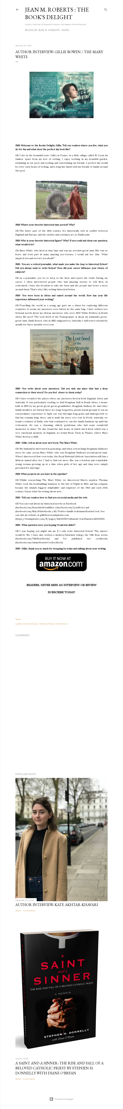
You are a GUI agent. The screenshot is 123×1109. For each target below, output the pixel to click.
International (61, 624)
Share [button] (18, 619)
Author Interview (30, 624)
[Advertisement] (61, 742)
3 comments (29, 1079)
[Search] (106, 9)
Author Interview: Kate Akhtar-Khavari (56, 904)
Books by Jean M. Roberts (42, 30)
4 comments (29, 910)
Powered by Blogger (64, 1099)
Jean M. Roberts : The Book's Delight (57, 13)
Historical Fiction (46, 624)
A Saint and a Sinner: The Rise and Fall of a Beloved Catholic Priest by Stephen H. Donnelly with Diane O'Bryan (59, 1068)
